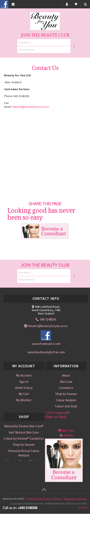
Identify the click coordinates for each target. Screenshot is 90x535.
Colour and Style (66, 406)
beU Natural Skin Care (24, 432)
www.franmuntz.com (46, 344)
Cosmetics (66, 388)
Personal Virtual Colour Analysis (23, 453)
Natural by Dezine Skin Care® (24, 426)
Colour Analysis (66, 400)
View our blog (55, 416)
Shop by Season (66, 394)
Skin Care (66, 382)
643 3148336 (47, 319)
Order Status (24, 388)
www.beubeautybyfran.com (46, 352)
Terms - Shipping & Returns (70, 499)
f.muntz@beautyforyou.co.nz (30, 107)
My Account (24, 375)
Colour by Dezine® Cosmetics (24, 438)
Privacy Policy (42, 499)
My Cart (24, 394)
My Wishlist (23, 400)
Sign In (23, 382)
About (66, 375)
